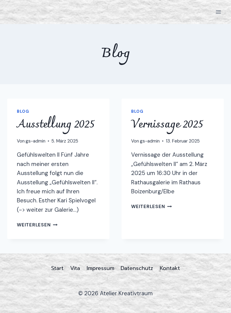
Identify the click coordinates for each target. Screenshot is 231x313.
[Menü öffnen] (218, 12)
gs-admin (35, 141)
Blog (23, 111)
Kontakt (170, 268)
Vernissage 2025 (167, 125)
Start (57, 268)
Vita (75, 268)
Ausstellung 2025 (55, 125)
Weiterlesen (37, 225)
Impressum (100, 268)
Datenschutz (137, 268)
